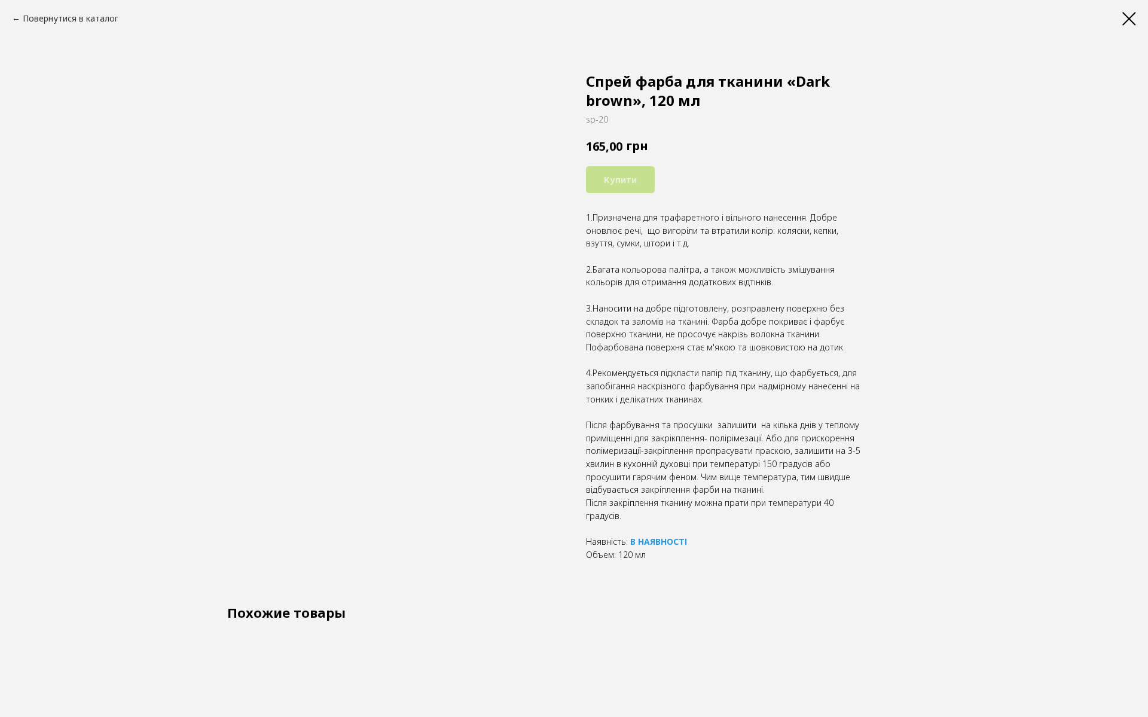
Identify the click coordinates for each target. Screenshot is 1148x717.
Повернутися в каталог (70, 18)
